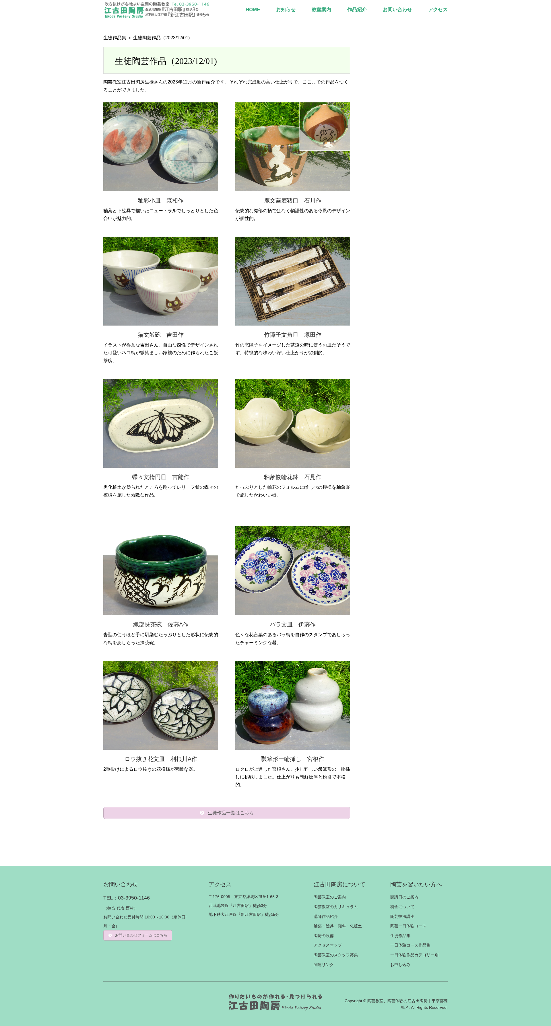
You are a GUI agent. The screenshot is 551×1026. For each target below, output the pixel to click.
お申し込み (400, 964)
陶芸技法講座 (402, 916)
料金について (402, 906)
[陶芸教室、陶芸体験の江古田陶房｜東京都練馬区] (157, 9)
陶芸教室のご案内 (330, 897)
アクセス (438, 9)
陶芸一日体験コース (408, 926)
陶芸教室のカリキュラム (336, 906)
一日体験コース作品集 (410, 945)
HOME (253, 9)
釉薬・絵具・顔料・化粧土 (338, 926)
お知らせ (286, 9)
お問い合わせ (397, 9)
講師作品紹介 (326, 916)
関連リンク (324, 964)
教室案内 (321, 9)
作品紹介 (357, 9)
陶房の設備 (324, 935)
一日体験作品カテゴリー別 (414, 955)
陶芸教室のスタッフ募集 (336, 955)
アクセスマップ (328, 945)
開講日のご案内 (404, 897)
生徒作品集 (114, 37)
